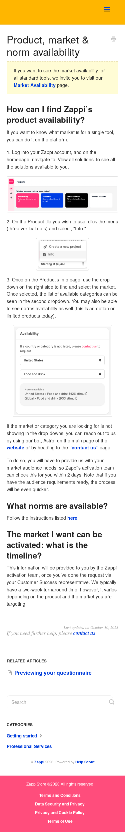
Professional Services (29, 746)
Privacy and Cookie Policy (60, 812)
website (15, 447)
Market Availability (35, 85)
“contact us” (83, 447)
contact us (84, 633)
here (72, 517)
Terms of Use (60, 821)
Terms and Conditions (60, 795)
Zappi (39, 761)
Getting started (22, 735)
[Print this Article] (113, 39)
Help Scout (85, 761)
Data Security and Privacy (60, 804)
